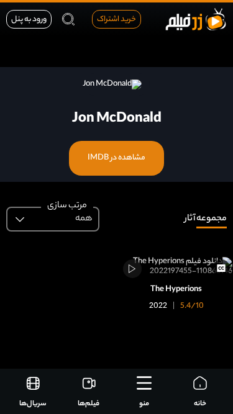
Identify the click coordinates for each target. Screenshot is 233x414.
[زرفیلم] (196, 18)
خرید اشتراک (116, 19)
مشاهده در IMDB (116, 157)
